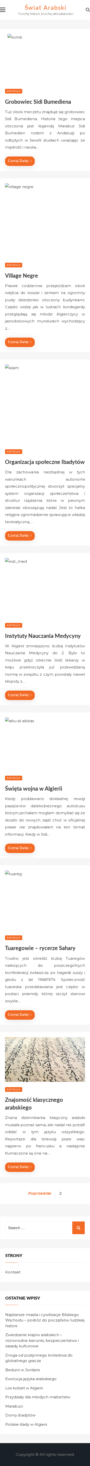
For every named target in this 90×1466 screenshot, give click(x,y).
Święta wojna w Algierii (33, 789)
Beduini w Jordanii (22, 1369)
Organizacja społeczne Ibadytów (45, 462)
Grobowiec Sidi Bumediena (38, 102)
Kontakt (12, 1272)
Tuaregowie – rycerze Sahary (40, 948)
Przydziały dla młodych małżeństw (37, 1397)
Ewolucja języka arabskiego (30, 1378)
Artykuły (13, 91)
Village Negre (21, 276)
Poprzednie (39, 1193)
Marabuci (14, 1406)
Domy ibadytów (20, 1415)
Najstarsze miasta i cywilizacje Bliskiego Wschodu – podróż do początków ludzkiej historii (44, 1320)
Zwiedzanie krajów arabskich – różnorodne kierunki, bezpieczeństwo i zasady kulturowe (42, 1340)
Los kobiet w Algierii (24, 1388)
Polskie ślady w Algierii (26, 1424)
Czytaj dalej (18, 161)
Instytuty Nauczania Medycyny (43, 636)
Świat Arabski (45, 8)
